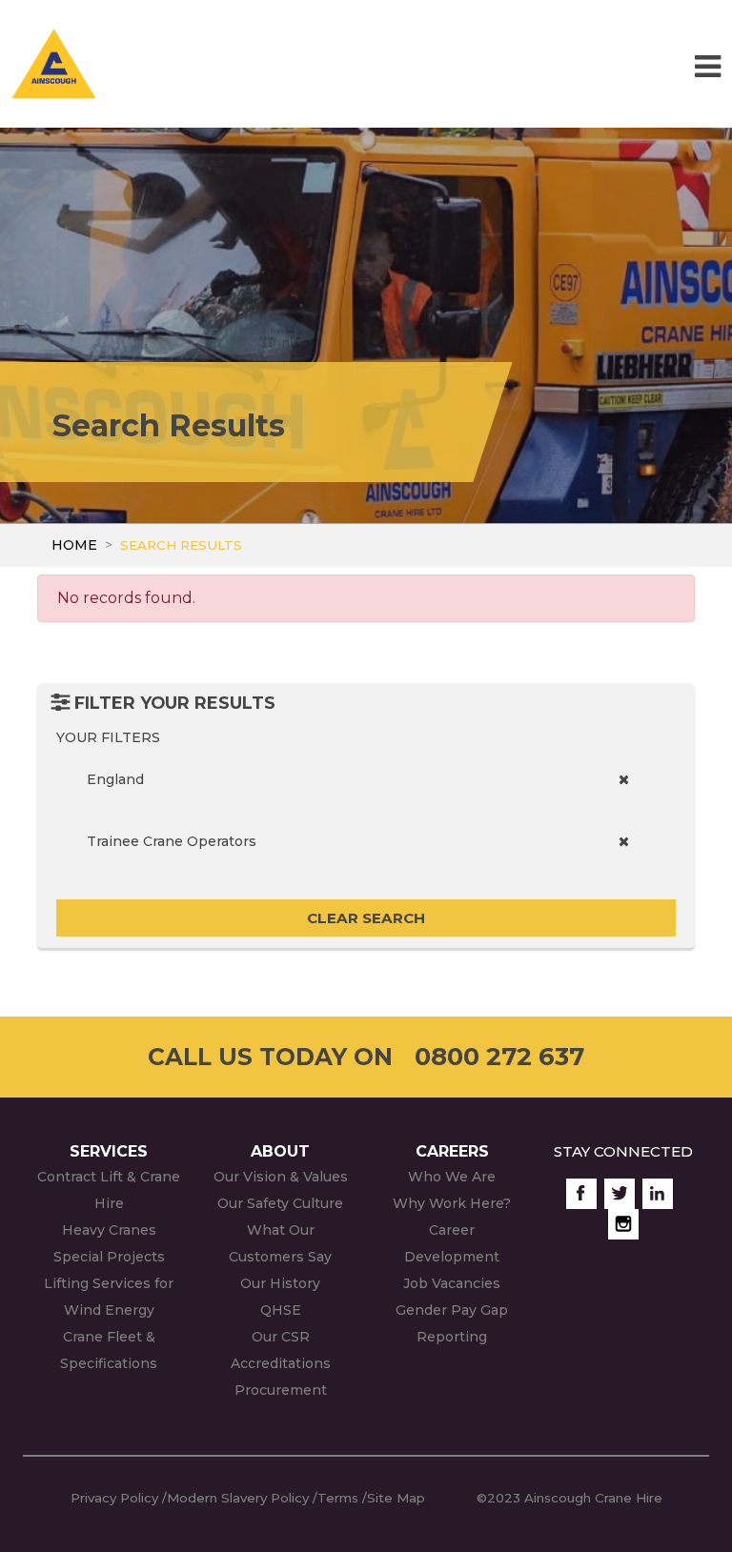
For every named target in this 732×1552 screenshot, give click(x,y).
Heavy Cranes (109, 1230)
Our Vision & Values (281, 1176)
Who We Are (452, 1176)
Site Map (396, 1497)
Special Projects (109, 1256)
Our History (280, 1283)
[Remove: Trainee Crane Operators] (624, 842)
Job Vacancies (451, 1283)
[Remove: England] (624, 780)
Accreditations (281, 1363)
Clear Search (366, 918)
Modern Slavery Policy (238, 1497)
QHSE (280, 1310)
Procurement (280, 1390)
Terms (337, 1497)
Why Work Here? (452, 1203)
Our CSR (281, 1336)
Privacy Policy (114, 1497)
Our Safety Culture (280, 1203)
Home (74, 545)
